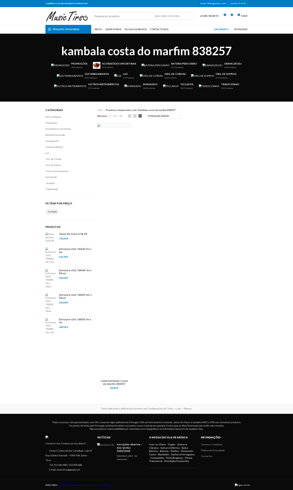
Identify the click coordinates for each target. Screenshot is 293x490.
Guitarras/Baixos (54, 146)
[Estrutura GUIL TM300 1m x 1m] (50, 326)
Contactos (206, 456)
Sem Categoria (53, 116)
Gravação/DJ (52, 141)
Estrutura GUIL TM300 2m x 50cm (75, 296)
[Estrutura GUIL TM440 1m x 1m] (50, 255)
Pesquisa (189, 16)
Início (100, 110)
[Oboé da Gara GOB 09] (50, 237)
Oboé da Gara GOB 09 (73, 234)
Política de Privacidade (213, 450)
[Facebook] (187, 3)
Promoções (51, 122)
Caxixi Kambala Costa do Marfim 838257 (114, 382)
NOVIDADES (241, 29)
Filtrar (52, 211)
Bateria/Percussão (55, 134)
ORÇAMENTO (221, 29)
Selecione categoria (167, 16)
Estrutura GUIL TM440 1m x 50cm (75, 272)
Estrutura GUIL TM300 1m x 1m (75, 321)
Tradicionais (51, 189)
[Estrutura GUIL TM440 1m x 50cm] (50, 278)
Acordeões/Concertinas (58, 128)
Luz (47, 153)
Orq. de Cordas (53, 158)
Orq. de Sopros (53, 165)
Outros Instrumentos (57, 171)
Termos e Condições (212, 444)
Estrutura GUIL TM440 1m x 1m (75, 251)
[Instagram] (191, 3)
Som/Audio (51, 177)
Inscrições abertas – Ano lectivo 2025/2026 (129, 448)
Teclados (50, 183)
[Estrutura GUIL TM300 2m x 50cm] (50, 303)
